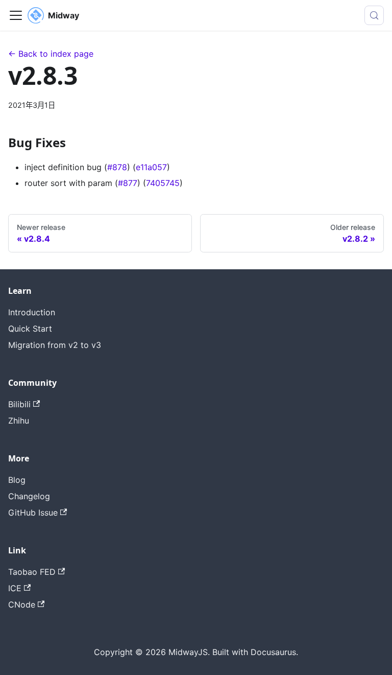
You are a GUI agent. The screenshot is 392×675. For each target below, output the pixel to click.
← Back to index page (50, 54)
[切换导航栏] (15, 15)
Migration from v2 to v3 (54, 345)
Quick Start (30, 328)
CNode (21, 604)
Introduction (31, 312)
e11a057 (151, 167)
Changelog (29, 496)
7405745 (163, 183)
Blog (17, 480)
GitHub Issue (33, 512)
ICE (14, 588)
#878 (117, 167)
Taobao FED (32, 572)
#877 (127, 183)
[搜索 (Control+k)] (374, 15)
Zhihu (18, 420)
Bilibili (19, 404)
